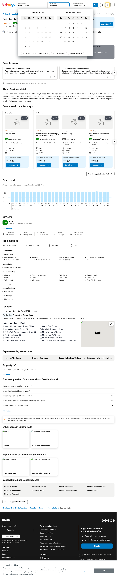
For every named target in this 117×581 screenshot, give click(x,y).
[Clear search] (44, 5)
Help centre (44, 560)
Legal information (46, 535)
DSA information (46, 541)
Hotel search (7, 510)
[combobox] (32, 5)
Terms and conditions (48, 531)
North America (20, 510)
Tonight (28, 53)
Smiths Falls (52, 510)
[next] (88, 12)
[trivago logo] (9, 5)
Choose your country (9, 528)
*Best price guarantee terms (50, 545)
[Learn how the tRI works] (32, 223)
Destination (22, 3)
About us (5, 553)
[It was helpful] (50, 76)
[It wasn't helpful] (53, 76)
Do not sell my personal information (53, 548)
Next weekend (77, 53)
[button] (100, 37)
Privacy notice (45, 538)
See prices (105, 24)
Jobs (3, 556)
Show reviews (8, 228)
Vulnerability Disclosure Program (52, 551)
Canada (32, 510)
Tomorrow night (43, 53)
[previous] (9, 204)
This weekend (60, 53)
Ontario (41, 510)
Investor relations (8, 559)
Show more (7, 284)
